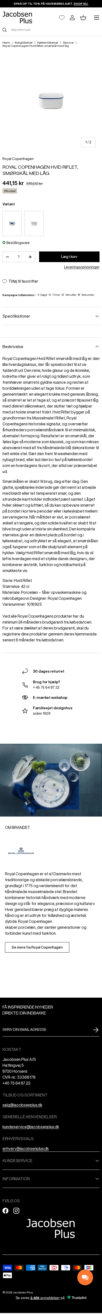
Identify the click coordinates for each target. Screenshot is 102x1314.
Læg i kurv (69, 256)
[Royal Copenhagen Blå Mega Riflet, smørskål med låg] (12, 223)
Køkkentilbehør (47, 42)
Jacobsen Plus (23, 1292)
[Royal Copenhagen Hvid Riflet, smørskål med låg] (34, 223)
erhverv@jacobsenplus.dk (25, 1148)
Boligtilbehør (24, 42)
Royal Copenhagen (18, 159)
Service (68, 42)
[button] (83, 17)
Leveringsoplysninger (82, 267)
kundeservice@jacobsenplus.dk (30, 1127)
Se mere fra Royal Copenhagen (37, 947)
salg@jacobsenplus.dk (22, 1105)
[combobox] (51, 29)
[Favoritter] (61, 17)
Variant (8, 204)
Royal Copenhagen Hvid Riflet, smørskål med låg (35, 45)
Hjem (6, 42)
